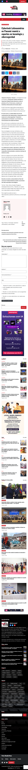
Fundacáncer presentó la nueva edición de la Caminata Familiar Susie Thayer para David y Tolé (10, 442)
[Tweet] (7, 73)
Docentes (22, 687)
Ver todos (24, 358)
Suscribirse (11, 762)
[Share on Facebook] (3, 73)
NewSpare (10, 768)
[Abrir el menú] (2, 19)
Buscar (3, 305)
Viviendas (10, 706)
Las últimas (3, 361)
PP (2, 702)
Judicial (3, 734)
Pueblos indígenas (21, 702)
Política (3, 743)
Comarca (4, 685)
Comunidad (14, 670)
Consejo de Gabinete (17, 685)
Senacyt (10, 704)
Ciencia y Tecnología (5, 24)
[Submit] (24, 715)
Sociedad (4, 748)
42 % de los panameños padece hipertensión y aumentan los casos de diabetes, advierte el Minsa (10, 458)
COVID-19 (3, 687)
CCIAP (21, 683)
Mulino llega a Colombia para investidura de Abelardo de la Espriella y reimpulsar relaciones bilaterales (10, 387)
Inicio (3, 732)
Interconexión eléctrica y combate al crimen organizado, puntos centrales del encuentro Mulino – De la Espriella (9, 364)
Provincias (14, 702)
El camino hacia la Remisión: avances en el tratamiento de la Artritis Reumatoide (9, 473)
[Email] (18, 73)
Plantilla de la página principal (8, 741)
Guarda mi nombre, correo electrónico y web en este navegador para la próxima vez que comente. (14, 287)
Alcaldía (3, 683)
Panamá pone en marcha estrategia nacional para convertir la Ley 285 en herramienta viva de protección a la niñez (10, 395)
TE (14, 704)
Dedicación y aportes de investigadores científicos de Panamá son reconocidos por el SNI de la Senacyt (10, 372)
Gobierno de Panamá (12, 691)
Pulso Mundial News (7, 756)
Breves (3, 723)
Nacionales (4, 738)
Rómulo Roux (4, 704)
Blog (3, 722)
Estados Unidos (20, 689)
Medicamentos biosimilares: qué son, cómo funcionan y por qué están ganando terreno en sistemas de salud (10, 465)
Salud (2, 440)
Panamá (12, 224)
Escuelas (13, 689)
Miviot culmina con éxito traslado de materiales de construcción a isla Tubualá (10, 380)
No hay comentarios (6, 51)
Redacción (8, 48)
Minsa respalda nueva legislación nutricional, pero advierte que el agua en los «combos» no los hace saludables (10, 450)
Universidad (4, 706)
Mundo (3, 736)
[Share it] (14, 73)
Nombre (4, 269)
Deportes (19, 670)
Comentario (5, 254)
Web (3, 280)
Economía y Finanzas (6, 731)
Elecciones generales (6, 689)
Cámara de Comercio (14, 687)
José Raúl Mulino (21, 691)
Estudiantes (4, 691)
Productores (7, 702)
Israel (9, 224)
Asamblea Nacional (13, 683)
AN (7, 683)
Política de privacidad (7, 745)
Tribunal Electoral (20, 704)
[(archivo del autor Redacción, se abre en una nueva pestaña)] (3, 49)
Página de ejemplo (6, 739)
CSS (8, 687)
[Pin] (10, 73)
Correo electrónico (6, 274)
